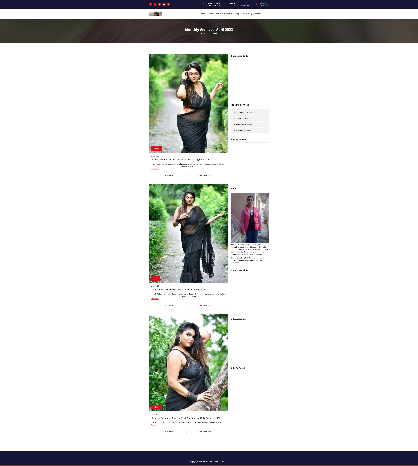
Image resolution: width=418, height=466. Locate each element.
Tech (155, 278)
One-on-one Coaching (244, 112)
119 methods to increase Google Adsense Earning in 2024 (179, 289)
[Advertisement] (250, 80)
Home (203, 14)
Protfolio (219, 14)
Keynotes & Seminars (244, 130)
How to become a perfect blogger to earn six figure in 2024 (180, 159)
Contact (258, 14)
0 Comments (207, 176)
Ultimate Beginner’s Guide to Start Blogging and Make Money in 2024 (185, 418)
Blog (237, 14)
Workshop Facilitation (244, 124)
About (210, 14)
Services (229, 14)
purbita (170, 176)
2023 (209, 33)
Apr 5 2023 (155, 156)
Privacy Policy (247, 14)
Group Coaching (242, 118)
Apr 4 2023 (155, 415)
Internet (157, 148)
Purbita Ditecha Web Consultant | (215, 462)
